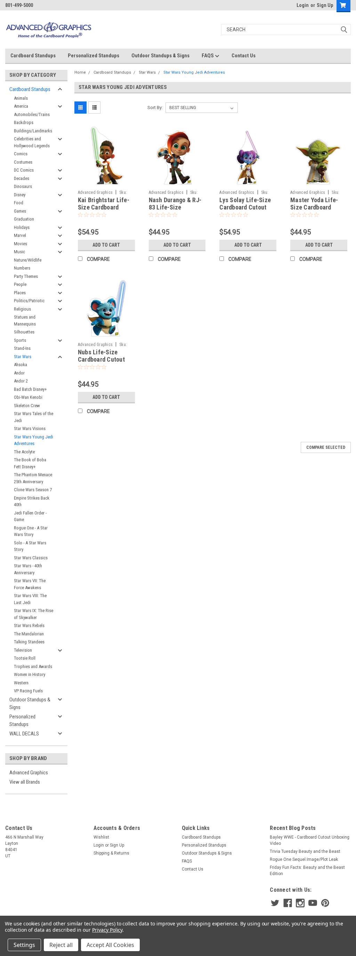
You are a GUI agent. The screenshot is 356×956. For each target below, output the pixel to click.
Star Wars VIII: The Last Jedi (30, 599)
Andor (19, 373)
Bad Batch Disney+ (30, 389)
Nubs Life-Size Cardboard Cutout (101, 355)
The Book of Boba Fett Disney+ (30, 463)
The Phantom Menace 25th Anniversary (33, 478)
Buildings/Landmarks (33, 130)
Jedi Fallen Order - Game (30, 516)
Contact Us (244, 55)
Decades (21, 178)
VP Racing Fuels (28, 690)
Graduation (24, 219)
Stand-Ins (22, 348)
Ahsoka (20, 364)
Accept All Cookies (110, 945)
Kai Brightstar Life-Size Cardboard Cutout (103, 207)
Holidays (22, 227)
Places (20, 292)
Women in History (29, 674)
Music (19, 251)
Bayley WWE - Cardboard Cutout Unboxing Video (309, 840)
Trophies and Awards (33, 666)
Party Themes (26, 276)
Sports (20, 340)
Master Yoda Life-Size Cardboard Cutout (314, 207)
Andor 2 (21, 381)
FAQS (208, 55)
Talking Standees (29, 641)
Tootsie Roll (24, 658)
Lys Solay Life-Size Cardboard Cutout (245, 203)
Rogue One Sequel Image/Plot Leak (304, 859)
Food (18, 202)
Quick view (106, 181)
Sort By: (155, 107)
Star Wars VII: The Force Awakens (30, 584)
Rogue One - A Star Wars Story (31, 531)
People (20, 284)
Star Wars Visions (30, 428)
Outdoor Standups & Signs (160, 55)
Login (303, 5)
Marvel (20, 235)
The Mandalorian (29, 633)
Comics (20, 153)
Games (20, 211)
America (21, 106)
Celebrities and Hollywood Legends (32, 142)
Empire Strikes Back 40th (31, 501)
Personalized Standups (93, 55)
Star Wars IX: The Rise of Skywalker (33, 614)
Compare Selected (325, 447)
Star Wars (22, 356)
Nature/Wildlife (27, 260)
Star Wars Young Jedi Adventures (33, 440)
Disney (19, 194)
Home (80, 72)
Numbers (22, 268)
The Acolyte (24, 451)
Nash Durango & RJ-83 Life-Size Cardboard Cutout (175, 207)
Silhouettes (24, 332)
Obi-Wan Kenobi (28, 397)
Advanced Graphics (28, 772)
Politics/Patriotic (29, 300)
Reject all (61, 945)
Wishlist (101, 837)
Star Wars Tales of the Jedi (33, 417)
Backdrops (23, 122)
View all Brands (24, 782)
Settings (24, 945)
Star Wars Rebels (29, 625)
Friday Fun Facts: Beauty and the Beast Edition (307, 870)
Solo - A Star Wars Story (30, 546)
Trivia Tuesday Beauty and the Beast (305, 851)
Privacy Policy (107, 929)
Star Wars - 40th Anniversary (28, 569)
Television (23, 650)
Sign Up (325, 5)
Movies (20, 243)
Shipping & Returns (111, 853)
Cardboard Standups (33, 55)
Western (21, 682)
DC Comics (24, 170)
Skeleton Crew (27, 405)
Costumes (23, 162)
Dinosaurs (23, 186)
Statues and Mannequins (25, 320)
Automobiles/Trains (32, 114)
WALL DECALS (24, 734)
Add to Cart (106, 245)
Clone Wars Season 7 (33, 489)
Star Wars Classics (31, 557)
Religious (22, 309)
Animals (21, 98)
